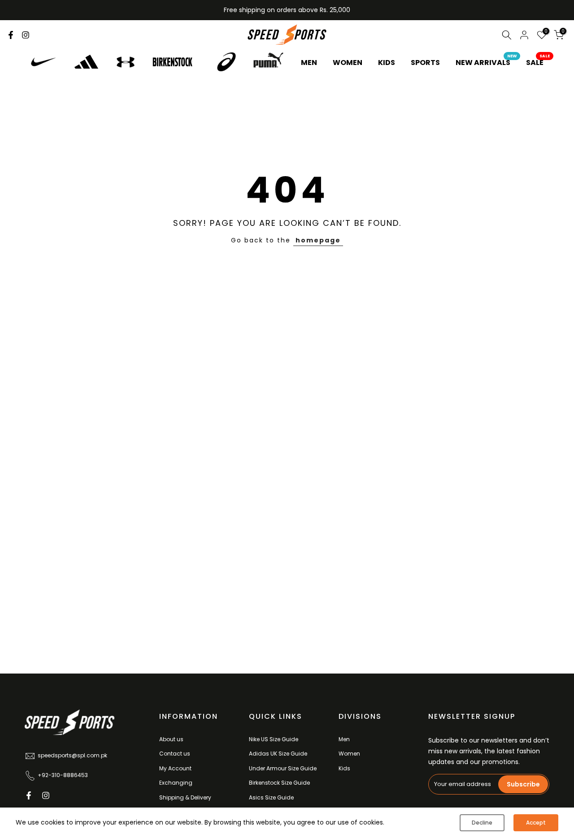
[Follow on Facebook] (11, 35)
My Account (175, 768)
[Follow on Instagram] (26, 35)
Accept (536, 822)
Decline (482, 822)
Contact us (174, 753)
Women (349, 753)
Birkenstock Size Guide (279, 782)
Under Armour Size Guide (283, 768)
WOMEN (347, 62)
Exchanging (175, 782)
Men (344, 739)
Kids (344, 768)
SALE (538, 62)
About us (171, 739)
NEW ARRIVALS (486, 62)
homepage (318, 240)
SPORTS (425, 62)
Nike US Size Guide (273, 739)
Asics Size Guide (271, 797)
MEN (309, 62)
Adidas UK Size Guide (278, 753)
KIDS (386, 62)
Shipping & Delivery (185, 797)
